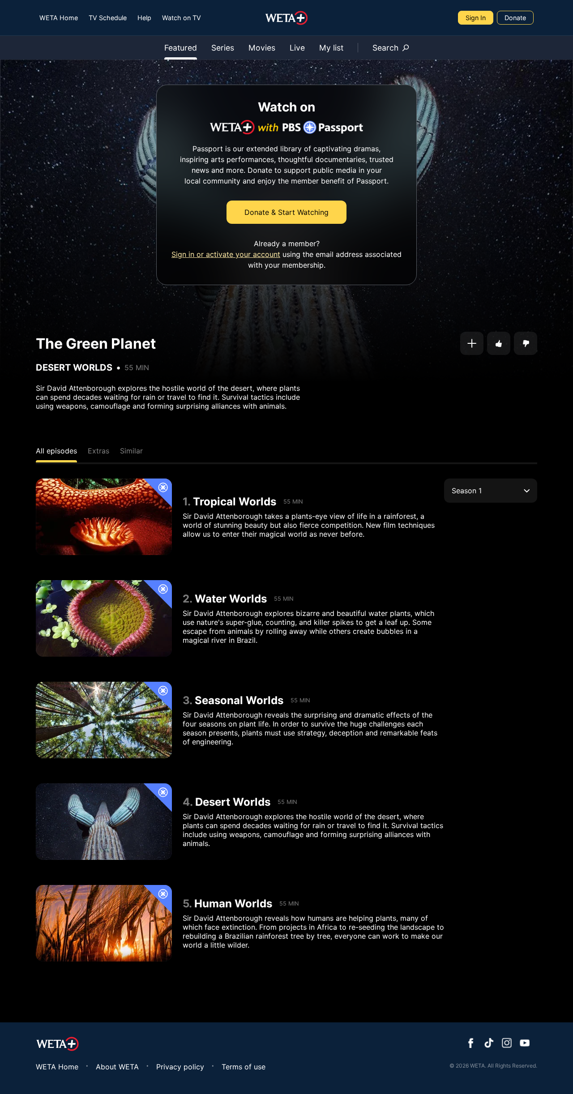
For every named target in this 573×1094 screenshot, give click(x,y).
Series (222, 47)
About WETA (117, 1066)
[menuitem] (58, 17)
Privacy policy (180, 1066)
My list (331, 47)
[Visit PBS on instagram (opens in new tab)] (506, 1044)
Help (144, 17)
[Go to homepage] (286, 18)
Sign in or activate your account (225, 254)
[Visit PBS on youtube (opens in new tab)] (524, 1044)
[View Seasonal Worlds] (104, 720)
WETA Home (58, 17)
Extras (98, 450)
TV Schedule (108, 17)
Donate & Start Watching (286, 212)
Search (385, 47)
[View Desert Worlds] (104, 821)
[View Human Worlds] (104, 923)
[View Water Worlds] (104, 618)
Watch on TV (181, 17)
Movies (261, 47)
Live (297, 47)
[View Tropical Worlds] (104, 517)
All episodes (56, 450)
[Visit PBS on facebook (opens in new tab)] (471, 1044)
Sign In (476, 17)
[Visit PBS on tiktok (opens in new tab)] (488, 1044)
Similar (131, 450)
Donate (515, 17)
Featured (180, 47)
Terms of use (243, 1066)
